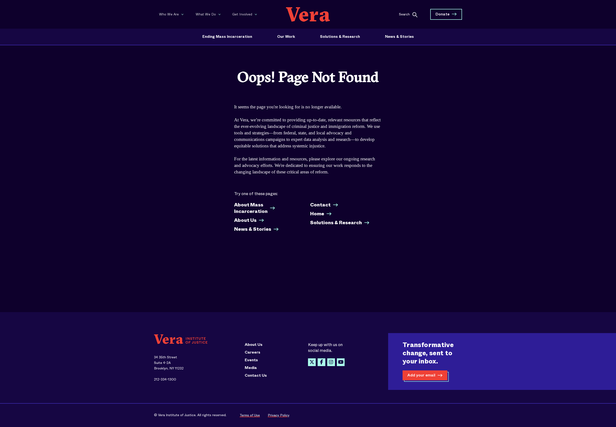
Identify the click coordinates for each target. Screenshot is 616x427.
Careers (252, 352)
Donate (442, 14)
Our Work (286, 36)
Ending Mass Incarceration (227, 36)
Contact (320, 205)
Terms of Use (250, 415)
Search (404, 14)
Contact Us (256, 375)
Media (251, 368)
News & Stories (399, 36)
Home (317, 213)
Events (251, 360)
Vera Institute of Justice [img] (308, 14)
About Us (245, 220)
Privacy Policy (278, 415)
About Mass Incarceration (251, 208)
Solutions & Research (340, 36)
